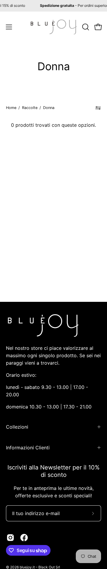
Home (11, 107)
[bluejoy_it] (53, 27)
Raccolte (29, 107)
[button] (85, 27)
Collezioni (17, 427)
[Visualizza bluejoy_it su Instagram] (10, 537)
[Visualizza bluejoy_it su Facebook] (24, 537)
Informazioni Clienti (28, 448)
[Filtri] (98, 108)
